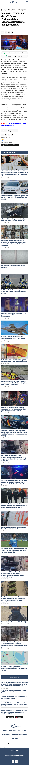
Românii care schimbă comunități (20, 734)
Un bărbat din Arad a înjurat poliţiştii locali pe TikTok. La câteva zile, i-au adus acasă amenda (14, 197)
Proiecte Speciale (14, 738)
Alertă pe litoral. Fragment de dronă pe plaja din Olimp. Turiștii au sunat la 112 (13, 219)
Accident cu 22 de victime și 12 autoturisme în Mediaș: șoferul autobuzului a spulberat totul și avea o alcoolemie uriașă (13, 574)
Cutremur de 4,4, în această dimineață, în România (14, 266)
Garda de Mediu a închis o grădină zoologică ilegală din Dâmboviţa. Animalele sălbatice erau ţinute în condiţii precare (14, 644)
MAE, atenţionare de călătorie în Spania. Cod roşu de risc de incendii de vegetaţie (14, 360)
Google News (7, 140)
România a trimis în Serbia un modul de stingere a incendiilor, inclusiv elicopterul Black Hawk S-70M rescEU (14, 382)
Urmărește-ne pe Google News (15, 56)
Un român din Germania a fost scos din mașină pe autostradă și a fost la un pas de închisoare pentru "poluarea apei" (14, 505)
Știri (9, 9)
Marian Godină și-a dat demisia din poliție (14, 622)
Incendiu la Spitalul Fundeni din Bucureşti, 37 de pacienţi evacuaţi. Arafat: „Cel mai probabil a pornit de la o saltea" (14, 409)
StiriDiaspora (4, 9)
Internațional (12, 730)
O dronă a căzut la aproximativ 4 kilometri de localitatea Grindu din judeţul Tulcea (14, 668)
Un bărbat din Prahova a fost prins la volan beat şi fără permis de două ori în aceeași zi (13, 291)
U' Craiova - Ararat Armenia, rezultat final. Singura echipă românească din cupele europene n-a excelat (14, 550)
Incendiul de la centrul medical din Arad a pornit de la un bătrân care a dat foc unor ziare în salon (14, 314)
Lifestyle (24, 730)
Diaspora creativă (5, 734)
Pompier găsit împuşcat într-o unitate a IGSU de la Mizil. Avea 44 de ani (13, 528)
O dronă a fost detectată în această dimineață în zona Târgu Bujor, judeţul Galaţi (13, 338)
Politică (5, 730)
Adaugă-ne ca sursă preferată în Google (15, 52)
